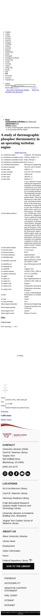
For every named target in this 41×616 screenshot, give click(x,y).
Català (7, 34)
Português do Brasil (12, 58)
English (7, 32)
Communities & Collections (14, 121)
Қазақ (7, 70)
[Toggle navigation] (2, 116)
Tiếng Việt (8, 68)
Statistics (8, 125)
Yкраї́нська (9, 80)
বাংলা (6, 72)
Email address (10, 85)
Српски (8, 78)
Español (8, 40)
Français (8, 42)
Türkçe (7, 66)
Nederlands (9, 52)
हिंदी (6, 74)
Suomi (7, 62)
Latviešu (8, 48)
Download (4, 411)
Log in (35, 88)
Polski (7, 54)
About (7, 120)
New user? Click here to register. (18, 90)
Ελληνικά (8, 76)
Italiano (7, 46)
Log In (7, 83)
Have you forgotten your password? (22, 91)
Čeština (7, 36)
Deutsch (8, 38)
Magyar (8, 50)
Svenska (8, 64)
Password (8, 88)
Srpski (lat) (9, 60)
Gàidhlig (8, 44)
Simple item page (20, 152)
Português (8, 56)
